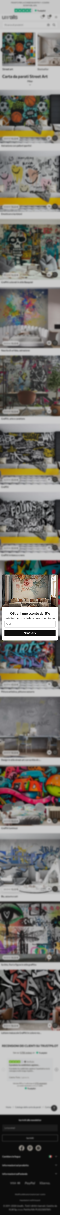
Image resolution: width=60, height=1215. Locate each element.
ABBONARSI (30, 632)
